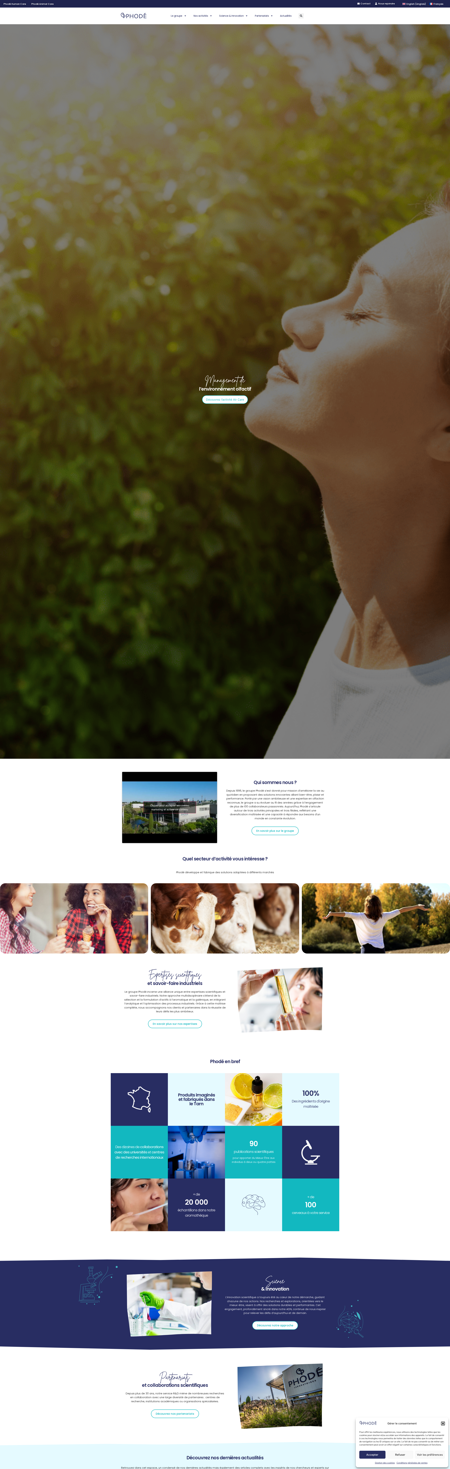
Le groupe (176, 16)
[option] (225, 391)
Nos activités (201, 16)
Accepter (372, 1454)
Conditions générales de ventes (412, 1462)
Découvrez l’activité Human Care (225, 399)
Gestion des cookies (385, 1462)
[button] (443, 1423)
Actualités (285, 16)
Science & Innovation (231, 16)
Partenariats (262, 16)
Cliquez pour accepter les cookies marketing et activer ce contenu (169, 807)
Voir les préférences (430, 1454)
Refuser (400, 1454)
